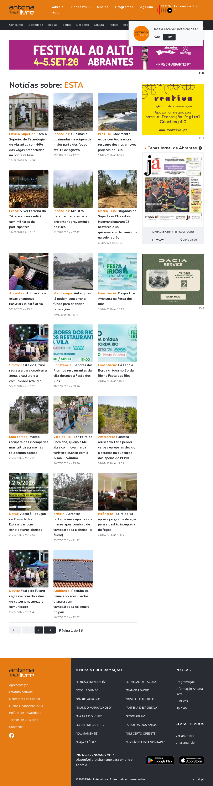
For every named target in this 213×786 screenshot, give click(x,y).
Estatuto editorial (21, 692)
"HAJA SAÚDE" (86, 742)
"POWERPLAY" (135, 716)
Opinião (181, 708)
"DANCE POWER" (137, 690)
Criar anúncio (185, 743)
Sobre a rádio (57, 10)
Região (53, 25)
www (159, 240)
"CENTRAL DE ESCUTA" (141, 682)
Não (157, 37)
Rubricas (182, 701)
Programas (124, 7)
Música (103, 7)
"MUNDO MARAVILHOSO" (94, 707)
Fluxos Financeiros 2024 (26, 706)
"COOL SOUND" (87, 690)
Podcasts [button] (79, 7)
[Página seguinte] (39, 630)
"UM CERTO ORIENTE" (141, 733)
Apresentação (18, 685)
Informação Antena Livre (189, 691)
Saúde (67, 25)
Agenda (146, 7)
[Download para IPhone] (191, 760)
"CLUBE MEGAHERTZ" (91, 725)
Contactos (16, 727)
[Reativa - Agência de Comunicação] (173, 109)
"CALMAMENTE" (87, 733)
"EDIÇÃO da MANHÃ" (91, 682)
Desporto (82, 25)
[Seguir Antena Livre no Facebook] (11, 736)
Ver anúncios (185, 736)
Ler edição (189, 240)
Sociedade (35, 25)
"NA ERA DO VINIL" (89, 716)
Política (113, 25)
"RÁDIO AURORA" (88, 699)
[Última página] (50, 630)
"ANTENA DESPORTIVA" (142, 707)
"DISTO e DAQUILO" (140, 699)
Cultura (99, 25)
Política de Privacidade (25, 713)
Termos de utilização (23, 720)
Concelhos (16, 25)
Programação (185, 682)
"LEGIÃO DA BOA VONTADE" (145, 742)
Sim (169, 37)
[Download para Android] (160, 760)
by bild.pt (197, 779)
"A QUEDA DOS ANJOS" (142, 725)
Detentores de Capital (24, 699)
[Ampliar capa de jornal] (173, 190)
